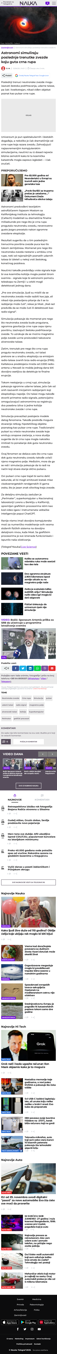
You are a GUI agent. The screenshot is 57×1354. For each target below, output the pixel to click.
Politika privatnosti (24, 1344)
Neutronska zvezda (10, 698)
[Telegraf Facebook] (17, 1329)
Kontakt (37, 1344)
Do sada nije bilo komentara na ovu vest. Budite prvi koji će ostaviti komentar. (28, 734)
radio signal (21, 705)
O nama (10, 1339)
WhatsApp (33, 678)
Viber (43, 678)
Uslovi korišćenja (39, 689)
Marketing (19, 1339)
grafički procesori (21, 718)
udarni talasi (7, 705)
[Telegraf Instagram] (32, 1329)
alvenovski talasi (9, 712)
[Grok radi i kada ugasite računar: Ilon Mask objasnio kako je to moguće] (28, 1045)
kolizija (23, 712)
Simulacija (38, 698)
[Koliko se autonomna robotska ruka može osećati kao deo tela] (12, 563)
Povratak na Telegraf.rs (8, 3)
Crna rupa (26, 698)
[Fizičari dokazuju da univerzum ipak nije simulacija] (12, 609)
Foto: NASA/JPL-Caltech (10, 43)
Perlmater (6, 718)
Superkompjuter (36, 712)
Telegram (5, 681)
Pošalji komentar (28, 742)
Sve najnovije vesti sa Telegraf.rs (28, 882)
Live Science (28, 546)
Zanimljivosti (7, 48)
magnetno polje (36, 705)
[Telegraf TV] (39, 1329)
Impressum (30, 1339)
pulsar (49, 698)
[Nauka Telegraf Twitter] (25, 1329)
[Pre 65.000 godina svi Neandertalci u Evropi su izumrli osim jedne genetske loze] (12, 180)
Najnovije (13, 893)
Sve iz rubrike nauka (28, 786)
